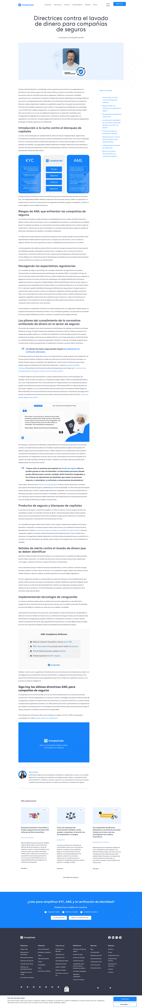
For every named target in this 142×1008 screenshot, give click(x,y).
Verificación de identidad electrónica (26, 968)
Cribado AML (24, 949)
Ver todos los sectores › (44, 971)
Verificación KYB (59, 957)
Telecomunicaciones (43, 958)
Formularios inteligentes (79, 971)
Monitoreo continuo (60, 964)
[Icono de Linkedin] (113, 937)
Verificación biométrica (26, 957)
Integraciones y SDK (96, 962)
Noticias (44, 810)
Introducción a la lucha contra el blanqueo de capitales (110, 100)
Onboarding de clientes (61, 961)
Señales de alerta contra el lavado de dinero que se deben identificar (111, 139)
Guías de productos (96, 958)
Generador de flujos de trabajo (79, 950)
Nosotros (110, 949)
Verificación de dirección (27, 961)
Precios (110, 952)
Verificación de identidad (59, 950)
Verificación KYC (59, 954)
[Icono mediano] (120, 937)
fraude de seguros (69, 468)
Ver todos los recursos (70, 877)
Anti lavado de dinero (28, 837)
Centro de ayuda (95, 965)
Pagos (39, 955)
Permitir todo (125, 999)
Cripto (39, 968)
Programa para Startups (112, 960)
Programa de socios (113, 955)
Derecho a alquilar (60, 967)
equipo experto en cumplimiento (47, 718)
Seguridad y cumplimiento (76, 975)
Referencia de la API (96, 955)
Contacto (110, 972)
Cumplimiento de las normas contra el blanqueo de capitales (79, 966)
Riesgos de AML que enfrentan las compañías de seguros (112, 108)
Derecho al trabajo (60, 970)
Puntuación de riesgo (79, 957)
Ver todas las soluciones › (27, 979)
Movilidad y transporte (44, 952)
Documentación (95, 952)
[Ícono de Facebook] (109, 937)
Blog (92, 949)
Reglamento (61, 840)
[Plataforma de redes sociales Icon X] (116, 937)
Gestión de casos (78, 954)
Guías (80, 810)
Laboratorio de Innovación (112, 965)
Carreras (110, 969)
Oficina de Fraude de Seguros (48, 484)
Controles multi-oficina (26, 964)
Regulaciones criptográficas (101, 842)
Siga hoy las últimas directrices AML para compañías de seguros (110, 154)
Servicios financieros (43, 949)
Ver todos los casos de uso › (61, 974)
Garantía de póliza (78, 961)
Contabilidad (41, 965)
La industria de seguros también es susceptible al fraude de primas (57, 530)
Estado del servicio (96, 968)
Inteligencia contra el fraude (26, 973)
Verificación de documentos (24, 953)
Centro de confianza (78, 980)
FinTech (40, 962)
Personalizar (124, 1004)
